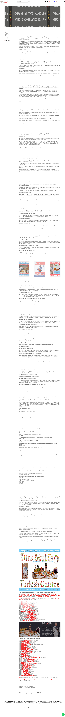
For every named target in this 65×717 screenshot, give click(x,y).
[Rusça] (54, 1)
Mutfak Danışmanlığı (10, 701)
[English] (52, 1)
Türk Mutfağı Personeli (53, 702)
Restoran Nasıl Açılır (11, 702)
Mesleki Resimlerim (38, 703)
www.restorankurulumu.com (33, 707)
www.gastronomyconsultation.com (26, 691)
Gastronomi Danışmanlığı (54, 701)
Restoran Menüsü (47, 702)
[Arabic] (56, 1)
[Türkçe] (49, 1)
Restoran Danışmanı (27, 701)
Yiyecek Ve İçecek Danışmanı (18, 701)
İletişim (43, 703)
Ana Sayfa (4, 701)
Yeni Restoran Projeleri (33, 702)
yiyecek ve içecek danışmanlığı (28, 598)
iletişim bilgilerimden (51, 679)
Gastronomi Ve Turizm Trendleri (29, 703)
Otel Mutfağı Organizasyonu (28, 620)
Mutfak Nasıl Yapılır (18, 702)
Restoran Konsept (41, 701)
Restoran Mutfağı (40, 702)
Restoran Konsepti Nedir (25, 702)
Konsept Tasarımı (47, 701)
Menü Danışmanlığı (34, 701)
